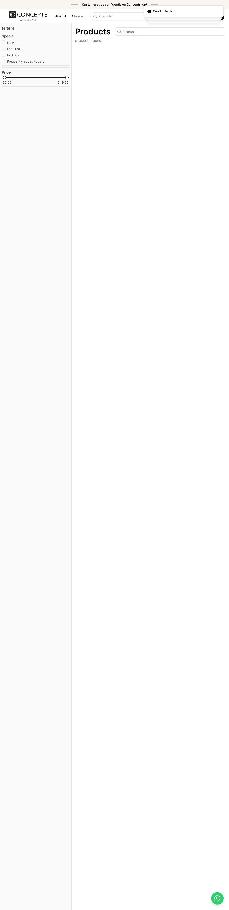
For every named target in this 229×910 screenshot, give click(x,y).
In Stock (13, 55)
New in (12, 42)
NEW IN (60, 16)
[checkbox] (3, 42)
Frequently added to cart (25, 61)
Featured (13, 49)
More (76, 16)
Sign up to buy (209, 16)
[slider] (4, 77)
